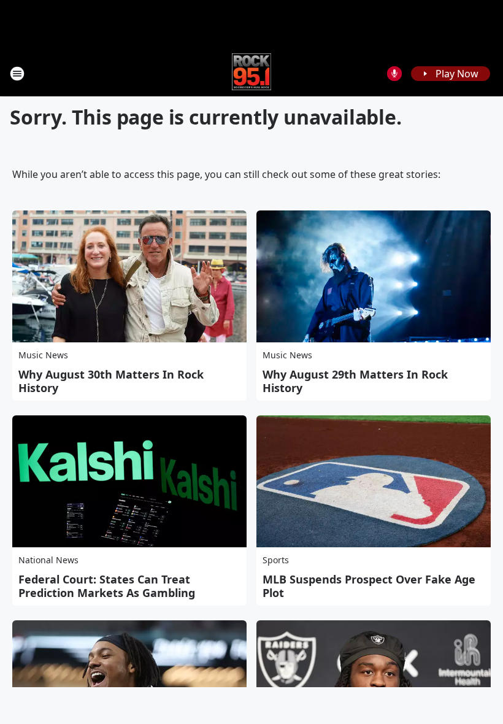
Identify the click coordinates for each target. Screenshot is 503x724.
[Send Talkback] (394, 73)
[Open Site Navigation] (17, 73)
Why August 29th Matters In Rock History (355, 381)
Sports (276, 560)
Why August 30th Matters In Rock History (111, 381)
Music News (43, 355)
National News (48, 560)
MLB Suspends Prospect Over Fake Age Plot (369, 585)
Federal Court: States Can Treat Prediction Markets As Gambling (106, 585)
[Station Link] (252, 73)
